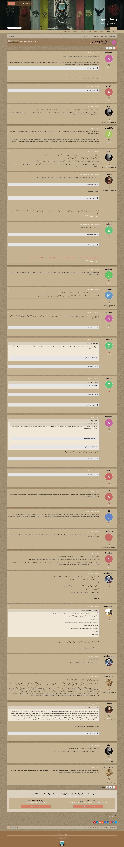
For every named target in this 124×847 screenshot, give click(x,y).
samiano (109, 174)
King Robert (108, 606)
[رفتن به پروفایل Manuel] (109, 295)
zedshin (109, 224)
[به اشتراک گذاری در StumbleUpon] (100, 822)
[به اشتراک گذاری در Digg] (108, 822)
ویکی (95, 31)
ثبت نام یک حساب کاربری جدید (88, 806)
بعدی (111, 48)
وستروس (102, 31)
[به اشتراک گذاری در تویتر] (116, 822)
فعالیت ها (105, 28)
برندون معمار (108, 676)
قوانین (89, 31)
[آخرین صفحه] (107, 48)
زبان (65, 834)
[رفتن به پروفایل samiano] (109, 180)
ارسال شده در (93, 53)
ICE (109, 511)
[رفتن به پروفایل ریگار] (109, 112)
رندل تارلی (108, 269)
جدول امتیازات (67, 31)
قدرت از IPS (62, 838)
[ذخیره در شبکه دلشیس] (105, 822)
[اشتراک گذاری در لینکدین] (97, 822)
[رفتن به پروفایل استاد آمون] (109, 537)
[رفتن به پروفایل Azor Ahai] (114, 42)
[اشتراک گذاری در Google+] (110, 822)
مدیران (83, 31)
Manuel (109, 289)
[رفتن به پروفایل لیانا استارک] (109, 134)
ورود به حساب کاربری (35, 806)
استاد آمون (109, 531)
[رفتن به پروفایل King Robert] (109, 612)
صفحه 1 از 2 (102, 48)
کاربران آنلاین (76, 31)
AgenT (108, 86)
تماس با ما (59, 834)
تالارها (113, 28)
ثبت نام (11, 3)
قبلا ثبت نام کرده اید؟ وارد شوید (24, 3)
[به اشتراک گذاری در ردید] (102, 822)
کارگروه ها (115, 31)
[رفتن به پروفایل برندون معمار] (109, 682)
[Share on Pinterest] (94, 822)
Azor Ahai (104, 44)
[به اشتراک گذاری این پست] (8, 53)
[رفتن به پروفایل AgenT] (109, 92)
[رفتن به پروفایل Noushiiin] (109, 559)
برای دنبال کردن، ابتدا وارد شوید (27, 41)
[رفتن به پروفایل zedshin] (109, 230)
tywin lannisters (109, 573)
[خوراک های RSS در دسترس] (8, 828)
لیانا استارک (109, 128)
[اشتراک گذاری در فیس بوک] (113, 822)
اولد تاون (91, 44)
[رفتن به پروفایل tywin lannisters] (109, 579)
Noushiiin (108, 553)
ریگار (108, 106)
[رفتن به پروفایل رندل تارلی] (109, 275)
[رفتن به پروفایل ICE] (109, 517)
